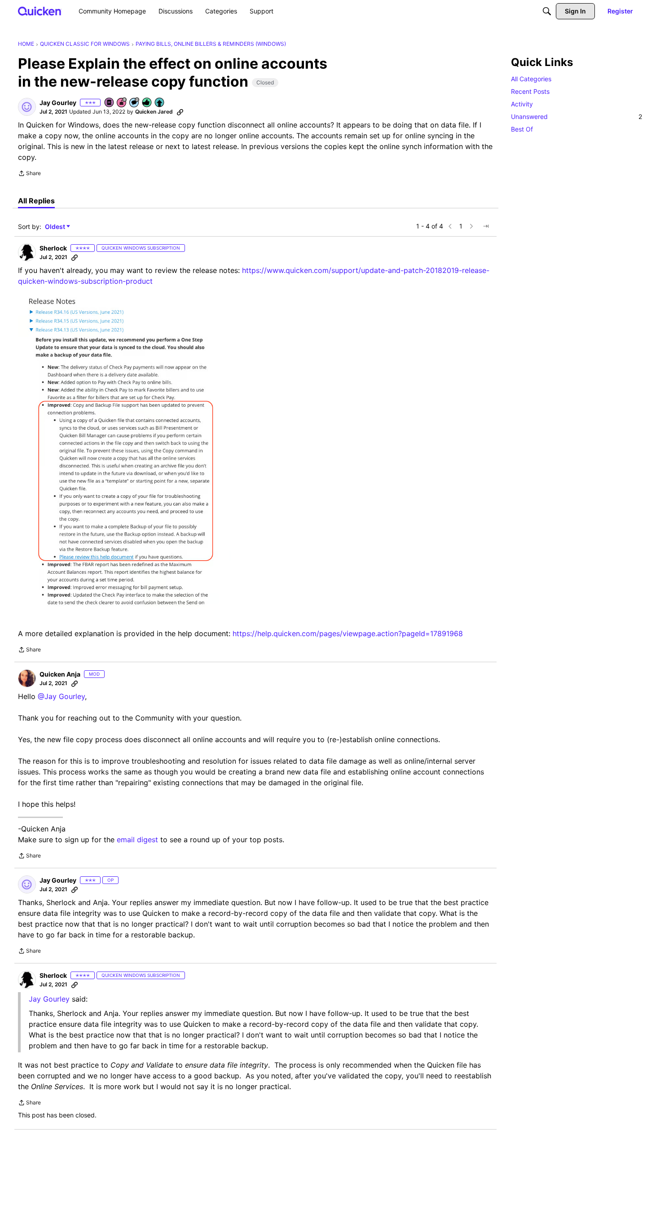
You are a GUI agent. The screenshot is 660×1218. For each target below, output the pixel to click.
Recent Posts (530, 91)
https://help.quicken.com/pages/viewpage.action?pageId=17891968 (348, 633)
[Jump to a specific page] (486, 226)
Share (29, 174)
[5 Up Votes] (159, 103)
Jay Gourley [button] (58, 102)
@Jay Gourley (61, 696)
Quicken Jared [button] (154, 111)
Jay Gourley (49, 998)
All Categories (531, 79)
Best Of (522, 129)
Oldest (55, 227)
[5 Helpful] (147, 103)
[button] (27, 107)
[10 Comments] (134, 103)
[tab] (36, 200)
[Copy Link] (180, 112)
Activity (522, 104)
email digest (137, 839)
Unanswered (576, 116)
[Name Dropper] (109, 103)
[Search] (547, 11)
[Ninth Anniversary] (122, 103)
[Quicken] (40, 11)
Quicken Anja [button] (60, 674)
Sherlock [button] (53, 248)
